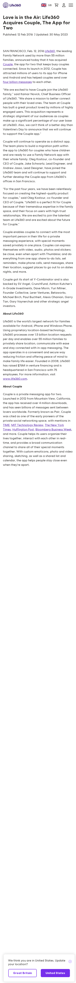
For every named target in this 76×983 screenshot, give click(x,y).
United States (55, 973)
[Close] (70, 961)
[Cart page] (56, 5)
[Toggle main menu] (71, 5)
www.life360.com (15, 379)
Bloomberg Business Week (53, 429)
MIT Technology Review (27, 425)
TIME (6, 425)
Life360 (50, 51)
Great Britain (22, 973)
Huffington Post (23, 429)
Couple (8, 64)
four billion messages (17, 82)
